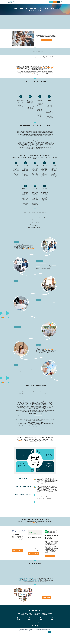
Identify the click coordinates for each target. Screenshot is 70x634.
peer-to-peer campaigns (49, 349)
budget (24, 248)
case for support (31, 248)
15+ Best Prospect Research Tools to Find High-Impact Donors (28, 578)
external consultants (38, 415)
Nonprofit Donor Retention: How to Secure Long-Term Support (28, 580)
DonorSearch (34, 522)
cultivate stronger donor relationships (27, 73)
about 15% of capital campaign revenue (34, 400)
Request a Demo (46, 597)
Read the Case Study (17, 550)
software (20, 440)
